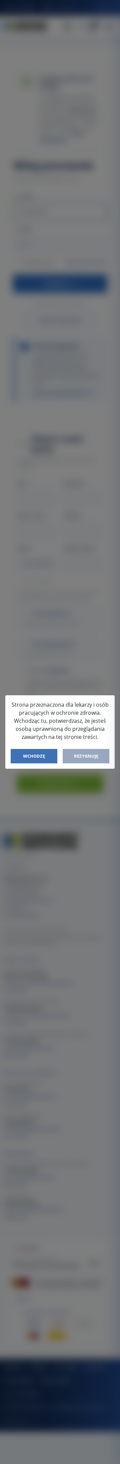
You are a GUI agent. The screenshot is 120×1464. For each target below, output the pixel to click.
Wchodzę (34, 756)
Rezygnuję (86, 756)
